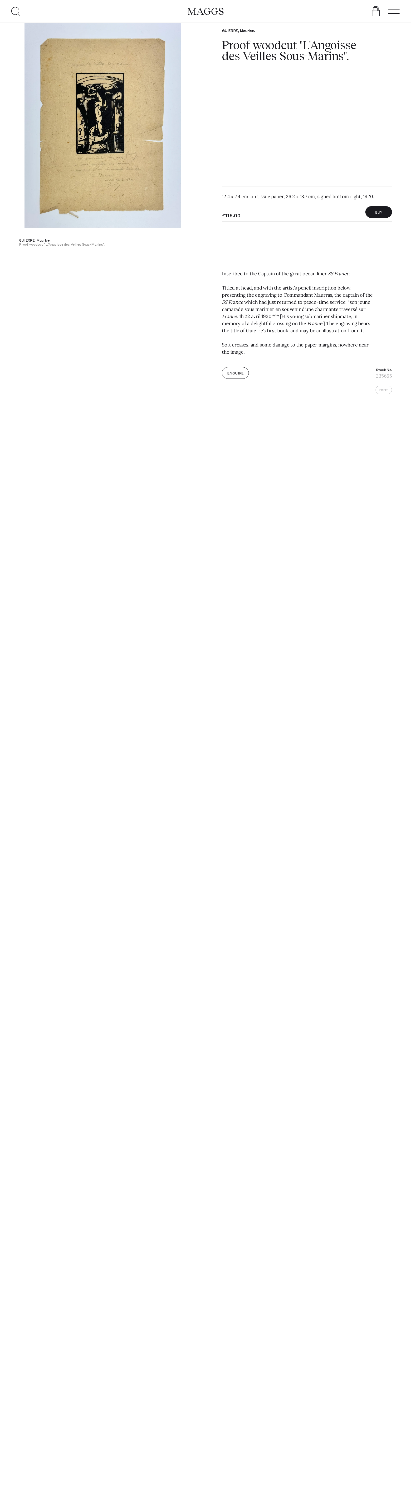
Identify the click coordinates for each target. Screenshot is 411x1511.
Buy (378, 212)
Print (383, 390)
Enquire (235, 373)
